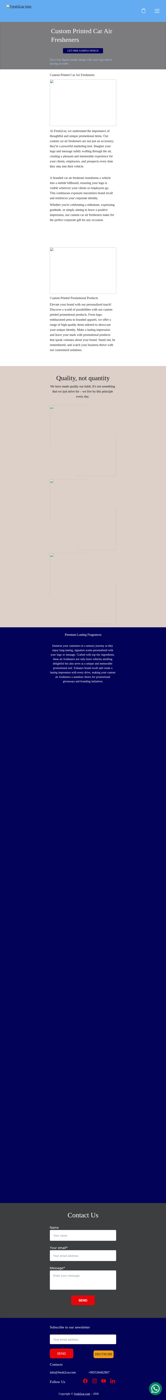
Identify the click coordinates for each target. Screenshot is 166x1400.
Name (54, 1227)
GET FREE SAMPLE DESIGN (83, 50)
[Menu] (157, 11)
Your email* (59, 1248)
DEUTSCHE (103, 1354)
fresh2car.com (82, 1393)
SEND (83, 1300)
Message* (57, 1268)
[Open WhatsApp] (155, 1388)
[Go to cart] (143, 11)
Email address (60, 1332)
